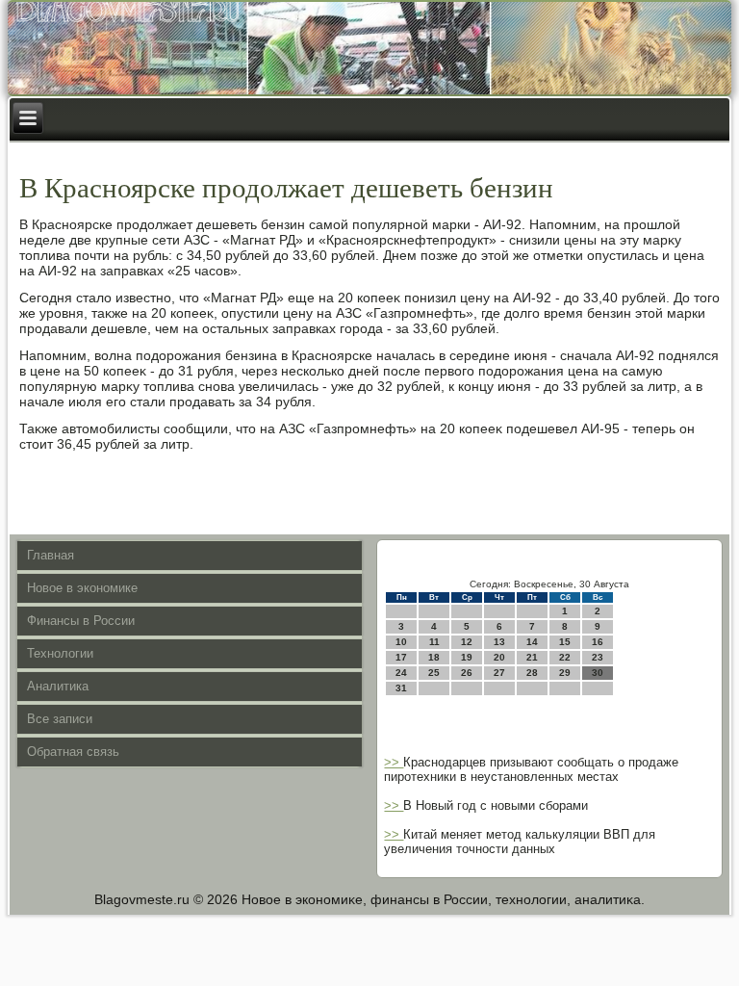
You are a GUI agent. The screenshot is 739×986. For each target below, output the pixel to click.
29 (565, 672)
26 (466, 672)
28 (532, 672)
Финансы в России (81, 620)
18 (434, 657)
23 (597, 657)
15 (565, 641)
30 (597, 672)
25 (434, 672)
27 (499, 672)
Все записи (59, 719)
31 (401, 688)
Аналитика (58, 686)
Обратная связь (73, 751)
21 (532, 657)
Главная (50, 555)
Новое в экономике (82, 588)
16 (597, 641)
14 (532, 641)
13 (499, 641)
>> (393, 762)
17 (401, 657)
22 (565, 657)
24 (401, 672)
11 (434, 641)
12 (466, 641)
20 (499, 657)
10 (401, 641)
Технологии (60, 653)
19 (466, 657)
